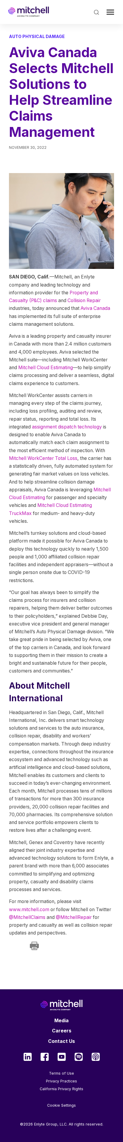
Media (61, 1020)
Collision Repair (84, 300)
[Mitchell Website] (61, 1005)
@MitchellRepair (74, 917)
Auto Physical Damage (37, 36)
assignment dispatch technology (67, 427)
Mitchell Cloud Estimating (45, 367)
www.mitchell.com (29, 909)
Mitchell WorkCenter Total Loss (43, 458)
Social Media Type (28, 1057)
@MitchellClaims (27, 917)
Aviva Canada (95, 308)
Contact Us (61, 1041)
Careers (61, 1031)
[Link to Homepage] (28, 12)
